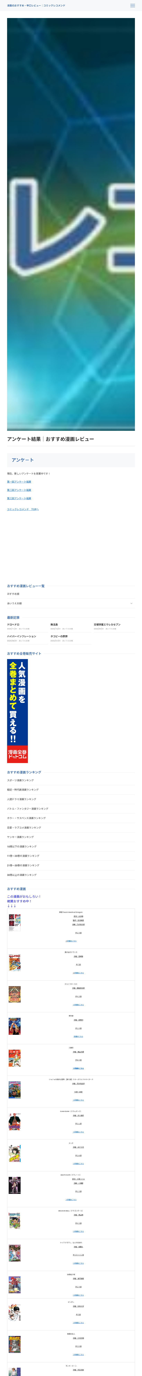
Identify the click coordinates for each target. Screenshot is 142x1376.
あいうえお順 (24, 629)
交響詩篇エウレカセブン (107, 624)
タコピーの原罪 (59, 636)
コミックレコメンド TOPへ (23, 509)
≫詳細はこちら (78, 1005)
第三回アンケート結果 (19, 498)
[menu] (132, 5)
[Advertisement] (36, 544)
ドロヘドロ (13, 624)
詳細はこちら (72, 941)
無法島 (54, 624)
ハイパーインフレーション (21, 636)
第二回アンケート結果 (19, 490)
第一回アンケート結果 (19, 482)
